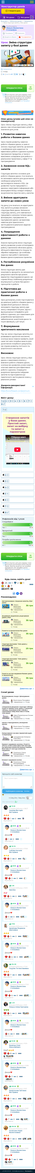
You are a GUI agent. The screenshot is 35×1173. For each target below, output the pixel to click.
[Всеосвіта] (3, 2)
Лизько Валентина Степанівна (14, 29)
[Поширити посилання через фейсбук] (17, 593)
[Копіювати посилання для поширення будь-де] (14, 593)
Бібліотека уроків (16, 21)
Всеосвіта (4, 21)
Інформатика (28, 21)
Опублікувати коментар (17, 791)
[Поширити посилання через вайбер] (21, 593)
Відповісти (8, 821)
